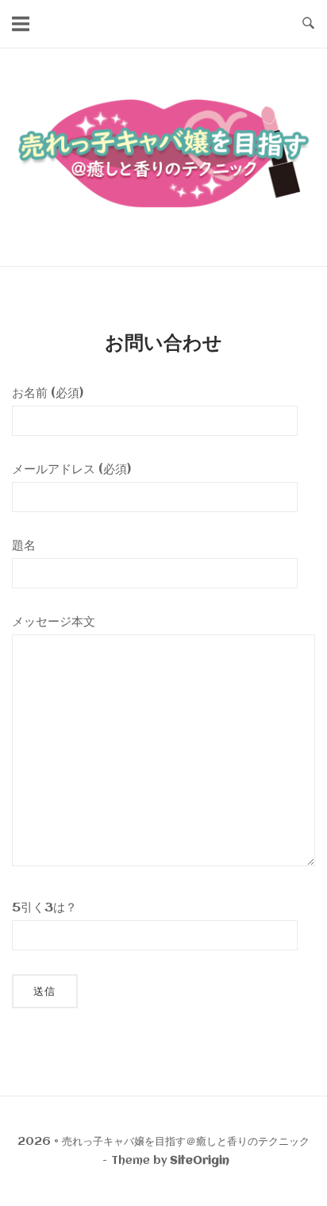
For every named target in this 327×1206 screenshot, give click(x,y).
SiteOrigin (199, 1160)
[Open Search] (308, 24)
